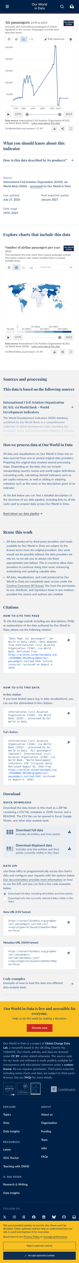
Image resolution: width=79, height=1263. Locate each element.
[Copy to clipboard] (64, 640)
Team (44, 1140)
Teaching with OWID (16, 1166)
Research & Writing (15, 1184)
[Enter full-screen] (70, 128)
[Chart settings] (70, 39)
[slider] (27, 114)
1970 (18, 114)
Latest (7, 1149)
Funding (46, 1131)
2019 (69, 114)
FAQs (28, 1077)
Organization (49, 1123)
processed (36, 186)
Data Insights (11, 1131)
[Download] (54, 128)
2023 (69, 337)
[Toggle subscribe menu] (72, 6)
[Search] (62, 6)
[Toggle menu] (7, 6)
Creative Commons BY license (25, 585)
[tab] (9, 39)
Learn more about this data (45, 123)
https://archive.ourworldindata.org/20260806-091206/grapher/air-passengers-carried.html (32, 658)
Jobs (44, 1148)
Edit (56, 39)
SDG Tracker (11, 1158)
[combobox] (62, 6)
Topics (7, 1114)
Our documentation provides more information (32, 879)
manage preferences (55, 1237)
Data (6, 1123)
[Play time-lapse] (8, 114)
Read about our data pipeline (21, 513)
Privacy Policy (31, 1237)
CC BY (40, 128)
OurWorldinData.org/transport (20, 128)
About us (47, 1114)
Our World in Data (39, 6)
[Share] (62, 128)
